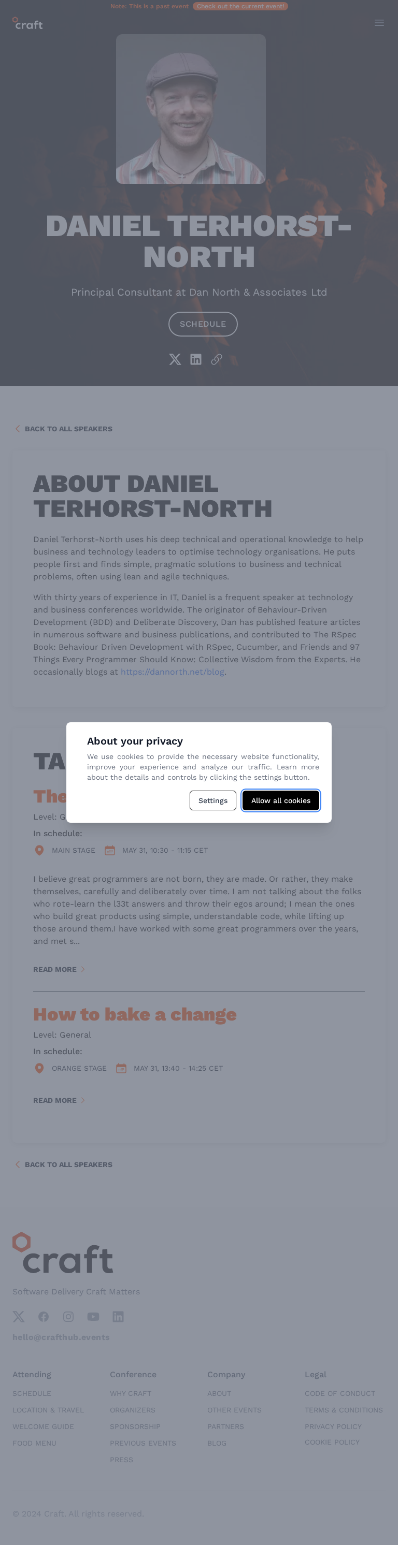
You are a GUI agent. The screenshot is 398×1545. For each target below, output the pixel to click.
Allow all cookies (280, 800)
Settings (213, 800)
